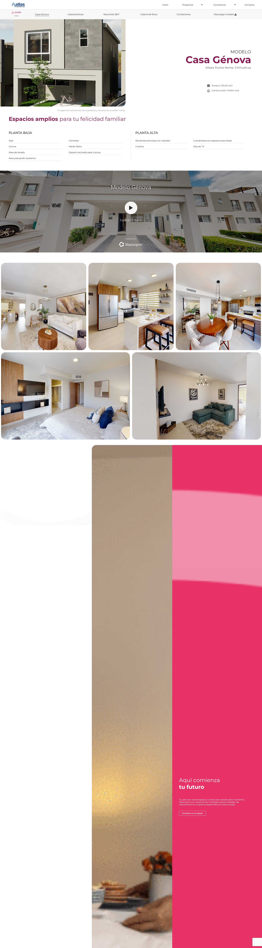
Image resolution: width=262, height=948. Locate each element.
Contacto (250, 5)
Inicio (165, 5)
